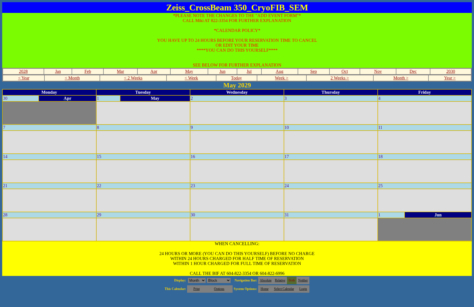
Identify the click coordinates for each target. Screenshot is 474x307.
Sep (313, 71)
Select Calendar (284, 289)
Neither (303, 280)
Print (196, 289)
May (189, 71)
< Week (191, 78)
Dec (413, 71)
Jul (249, 71)
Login (303, 289)
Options (219, 289)
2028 (23, 71)
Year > (450, 78)
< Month (72, 78)
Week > (281, 78)
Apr (153, 71)
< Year (23, 78)
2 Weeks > (340, 78)
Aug (279, 71)
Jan (58, 71)
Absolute (266, 280)
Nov (378, 71)
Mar (120, 71)
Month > (400, 78)
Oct (345, 71)
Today (236, 78)
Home (265, 289)
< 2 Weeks (133, 78)
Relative (280, 280)
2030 (450, 71)
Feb (87, 71)
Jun (222, 71)
